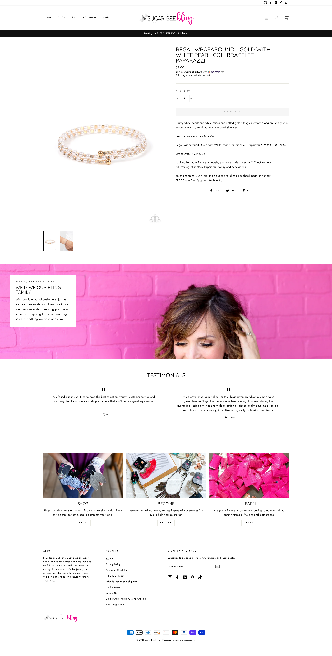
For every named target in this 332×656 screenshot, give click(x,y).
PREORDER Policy (115, 576)
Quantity (183, 91)
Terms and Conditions (117, 570)
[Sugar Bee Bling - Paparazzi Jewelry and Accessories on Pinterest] (192, 577)
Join (106, 17)
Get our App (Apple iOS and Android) (126, 598)
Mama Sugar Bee (115, 604)
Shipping (180, 75)
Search (109, 558)
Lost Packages (113, 587)
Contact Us (111, 593)
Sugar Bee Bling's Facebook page (236, 176)
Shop (62, 17)
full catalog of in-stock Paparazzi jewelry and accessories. (211, 167)
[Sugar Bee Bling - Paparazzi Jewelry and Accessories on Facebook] (177, 577)
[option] (189, 33)
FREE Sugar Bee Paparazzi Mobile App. (200, 180)
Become (166, 522)
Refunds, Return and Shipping (122, 581)
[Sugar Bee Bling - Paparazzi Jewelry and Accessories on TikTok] (200, 577)
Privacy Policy (113, 564)
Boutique (90, 17)
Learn (249, 522)
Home (48, 17)
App (74, 17)
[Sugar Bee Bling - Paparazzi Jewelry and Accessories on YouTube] (185, 577)
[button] (232, 71)
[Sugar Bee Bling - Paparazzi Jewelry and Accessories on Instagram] (170, 577)
